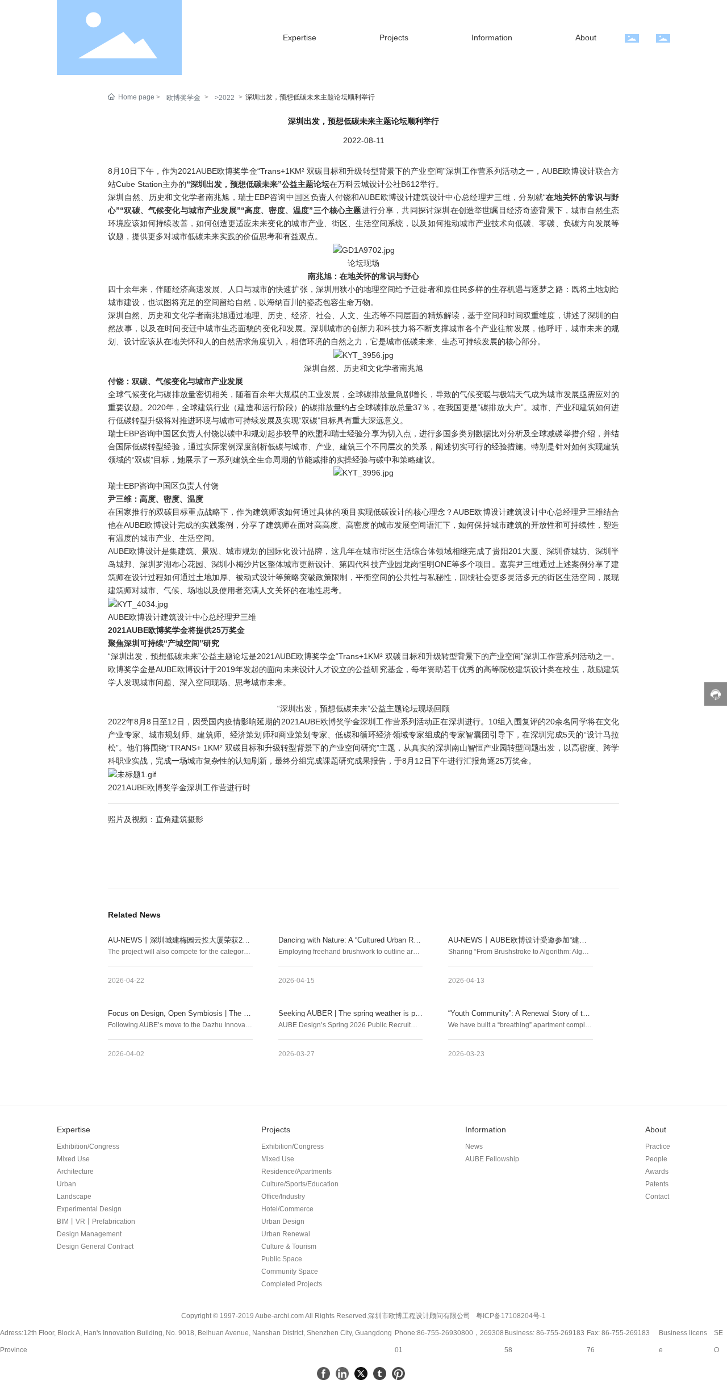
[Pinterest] (398, 1373)
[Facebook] (323, 1373)
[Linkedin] (342, 1373)
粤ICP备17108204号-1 (511, 1316)
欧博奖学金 (183, 98)
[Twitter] (360, 1373)
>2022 (225, 98)
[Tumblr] (379, 1373)
